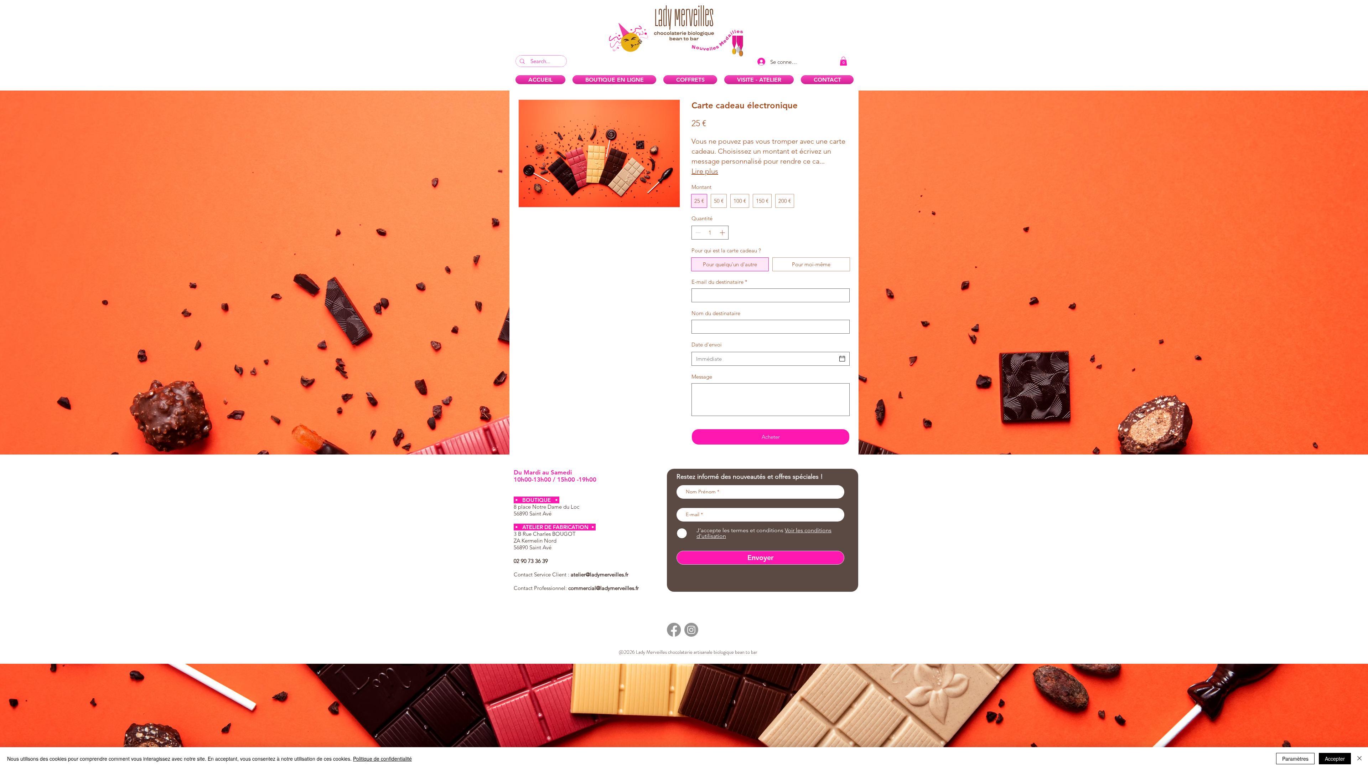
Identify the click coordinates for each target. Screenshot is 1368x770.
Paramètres (1295, 758)
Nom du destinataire (715, 313)
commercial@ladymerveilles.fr (603, 588)
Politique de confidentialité (382, 758)
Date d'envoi (706, 344)
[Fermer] (1359, 758)
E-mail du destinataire (719, 281)
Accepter (1335, 758)
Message (701, 376)
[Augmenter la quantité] (723, 232)
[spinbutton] (710, 232)
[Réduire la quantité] (697, 232)
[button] (843, 61)
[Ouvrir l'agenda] (842, 358)
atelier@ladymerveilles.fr (599, 574)
